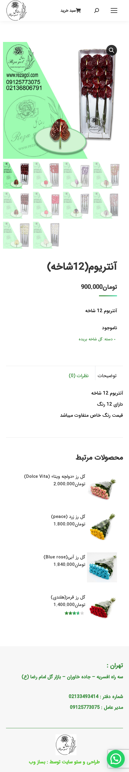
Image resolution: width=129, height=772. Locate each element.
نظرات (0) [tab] (78, 376)
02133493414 (83, 696)
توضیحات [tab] (107, 376)
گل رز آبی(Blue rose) (64, 557)
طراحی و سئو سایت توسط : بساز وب (64, 762)
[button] (111, 50)
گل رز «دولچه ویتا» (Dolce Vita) (54, 477)
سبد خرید (68, 10)
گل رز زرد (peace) (68, 517)
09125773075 (85, 707)
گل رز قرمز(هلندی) (68, 597)
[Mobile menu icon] (114, 10)
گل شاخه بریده (90, 339)
